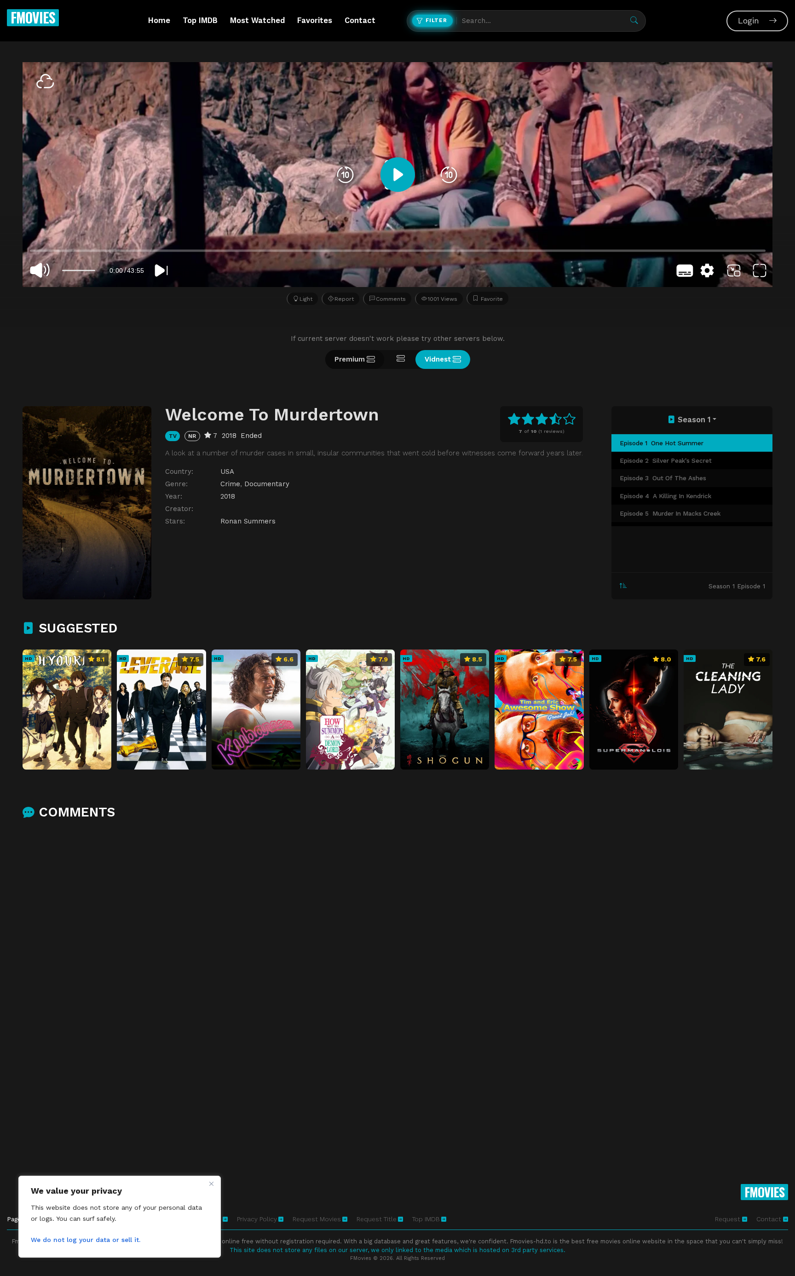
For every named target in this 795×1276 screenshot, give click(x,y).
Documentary (266, 484)
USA (227, 471)
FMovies (33, 17)
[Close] (211, 1183)
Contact (360, 20)
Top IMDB (200, 20)
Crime (230, 484)
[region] (119, 1217)
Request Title (377, 1219)
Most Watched (257, 20)
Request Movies (317, 1219)
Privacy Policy (257, 1219)
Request (728, 1219)
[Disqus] (397, 948)
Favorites (314, 20)
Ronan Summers (248, 521)
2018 (227, 496)
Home (159, 20)
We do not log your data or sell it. (85, 1239)
